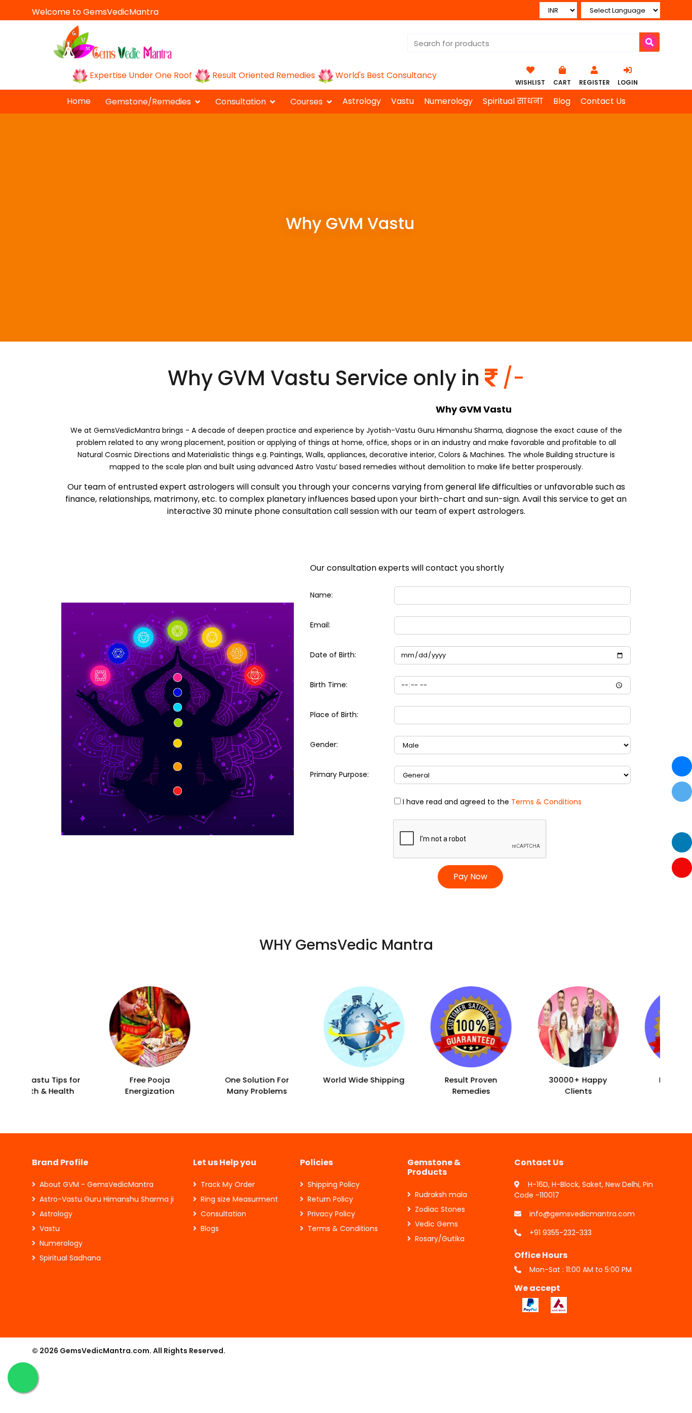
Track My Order (228, 1184)
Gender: (324, 744)
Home (79, 101)
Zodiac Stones (440, 1209)
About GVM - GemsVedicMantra (96, 1184)
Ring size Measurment (239, 1199)
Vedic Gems (436, 1224)
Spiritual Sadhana (70, 1258)
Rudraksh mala (441, 1194)
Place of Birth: (334, 715)
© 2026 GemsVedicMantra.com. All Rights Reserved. (128, 1351)
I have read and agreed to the (492, 802)
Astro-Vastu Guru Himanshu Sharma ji (107, 1199)
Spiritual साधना (513, 101)
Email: (320, 625)
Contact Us (603, 101)
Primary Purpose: (339, 774)
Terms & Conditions (546, 802)
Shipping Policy (333, 1184)
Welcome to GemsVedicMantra (95, 12)
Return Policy (330, 1199)
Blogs (210, 1228)
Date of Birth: (333, 655)
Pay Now (470, 876)
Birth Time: (329, 685)
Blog (561, 101)
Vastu (402, 101)
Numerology (448, 101)
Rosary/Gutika (440, 1239)
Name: (321, 595)
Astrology (361, 101)
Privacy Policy (331, 1214)
